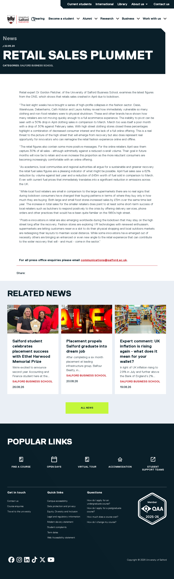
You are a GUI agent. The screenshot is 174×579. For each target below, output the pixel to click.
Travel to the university (19, 511)
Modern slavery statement (60, 522)
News (10, 38)
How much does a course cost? (102, 517)
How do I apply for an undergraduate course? (98, 502)
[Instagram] (19, 560)
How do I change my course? (101, 522)
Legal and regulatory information (63, 517)
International (105, 4)
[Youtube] (51, 560)
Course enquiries (15, 506)
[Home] (18, 23)
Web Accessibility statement (61, 537)
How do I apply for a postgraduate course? (104, 510)
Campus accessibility (57, 501)
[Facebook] (11, 560)
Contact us (161, 4)
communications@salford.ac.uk (104, 260)
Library (122, 4)
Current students (79, 4)
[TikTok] (34, 560)
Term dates (52, 532)
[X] (42, 560)
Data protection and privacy (61, 506)
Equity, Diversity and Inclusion (62, 511)
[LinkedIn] (27, 560)
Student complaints (56, 527)
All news (87, 408)
